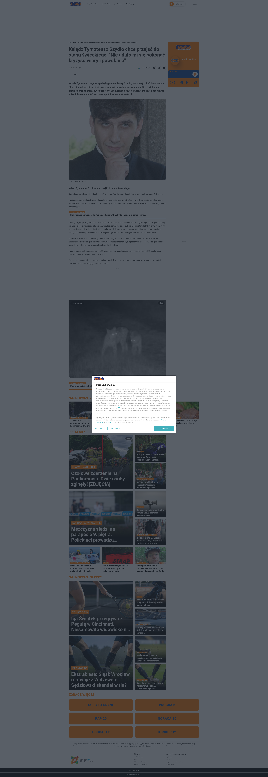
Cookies (108, 422)
